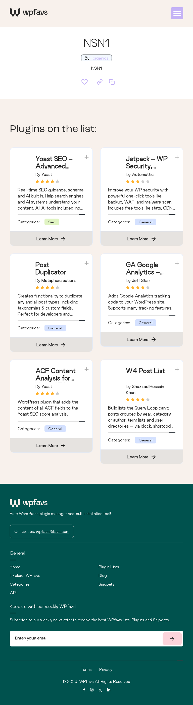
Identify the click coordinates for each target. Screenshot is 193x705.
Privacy (105, 669)
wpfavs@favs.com (52, 531)
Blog (103, 575)
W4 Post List (145, 370)
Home (15, 567)
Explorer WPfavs (25, 575)
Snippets (106, 584)
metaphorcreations (58, 280)
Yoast (46, 174)
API (13, 592)
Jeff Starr (141, 280)
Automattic (143, 174)
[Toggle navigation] (177, 13)
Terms (86, 669)
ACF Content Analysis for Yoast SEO (55, 378)
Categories (20, 584)
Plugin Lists (109, 567)
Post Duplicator (50, 268)
